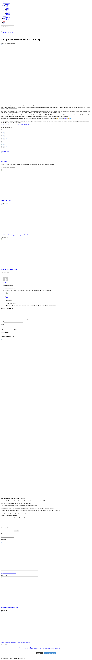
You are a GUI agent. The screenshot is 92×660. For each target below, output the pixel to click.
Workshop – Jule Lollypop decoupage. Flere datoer (16, 235)
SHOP (4, 23)
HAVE (5, 10)
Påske (7, 9)
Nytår (7, 8)
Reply (4, 282)
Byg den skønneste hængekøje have (9, 607)
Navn (2, 321)
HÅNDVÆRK (6, 3)
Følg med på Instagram (51, 653)
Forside (5, 1)
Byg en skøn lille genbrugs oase (8, 573)
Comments (3, 150)
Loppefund (8, 17)
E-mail (2, 324)
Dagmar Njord (5, 151)
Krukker (8, 12)
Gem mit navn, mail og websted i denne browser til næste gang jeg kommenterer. (20, 329)
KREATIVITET (7, 5)
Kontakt (8, 19)
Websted (2, 327)
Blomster (8, 13)
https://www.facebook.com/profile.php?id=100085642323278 (15, 124)
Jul (7, 7)
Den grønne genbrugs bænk (9, 269)
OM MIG (5, 18)
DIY (4, 16)
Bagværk (8, 4)
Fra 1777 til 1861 (6, 200)
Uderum (8, 14)
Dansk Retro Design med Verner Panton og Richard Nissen (15, 642)
